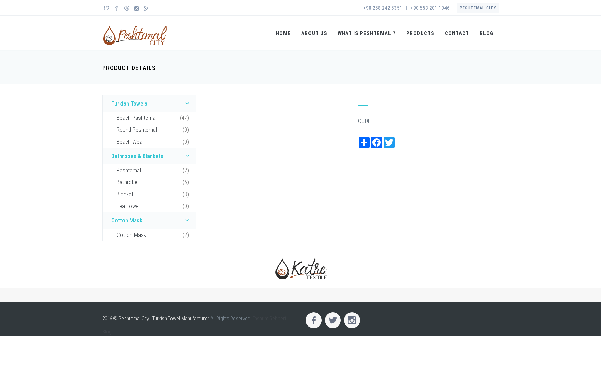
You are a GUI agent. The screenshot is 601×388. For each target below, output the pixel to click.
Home (283, 33)
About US (314, 33)
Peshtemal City (478, 8)
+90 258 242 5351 (382, 8)
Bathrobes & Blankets (137, 155)
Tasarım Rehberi (269, 318)
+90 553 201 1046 (430, 8)
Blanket (153, 194)
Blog (487, 33)
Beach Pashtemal (153, 117)
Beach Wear (153, 141)
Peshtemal (153, 170)
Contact (457, 33)
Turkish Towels (129, 103)
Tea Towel (153, 206)
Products (420, 33)
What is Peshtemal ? (367, 33)
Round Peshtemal (153, 129)
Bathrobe (153, 182)
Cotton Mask (126, 220)
